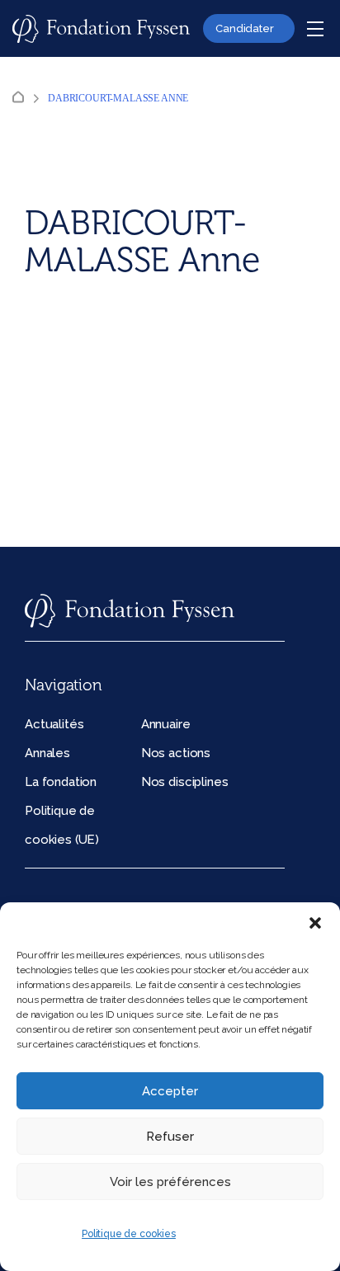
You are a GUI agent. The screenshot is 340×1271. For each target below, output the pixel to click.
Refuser (170, 1136)
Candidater (244, 28)
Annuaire (166, 724)
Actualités (54, 724)
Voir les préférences (170, 1181)
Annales (47, 753)
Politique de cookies (129, 1234)
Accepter (170, 1091)
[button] (315, 923)
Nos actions (175, 753)
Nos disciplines (185, 781)
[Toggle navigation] (315, 28)
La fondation (61, 781)
